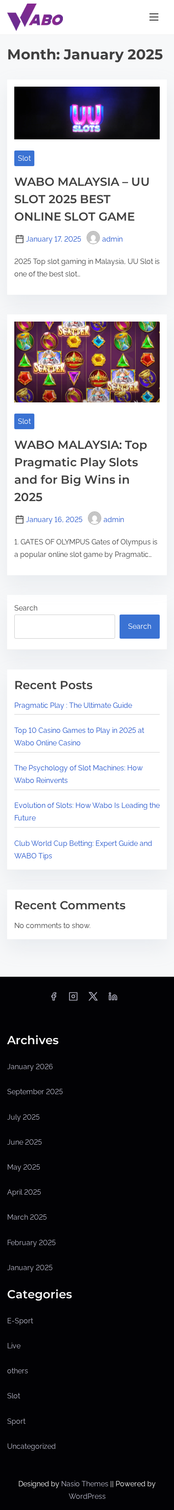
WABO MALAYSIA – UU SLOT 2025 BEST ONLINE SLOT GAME (82, 199)
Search (25, 608)
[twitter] (93, 999)
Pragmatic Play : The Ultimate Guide (73, 705)
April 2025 (24, 1192)
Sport (16, 1421)
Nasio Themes (85, 1484)
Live (14, 1346)
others (17, 1371)
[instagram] (73, 999)
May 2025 (23, 1167)
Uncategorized (31, 1446)
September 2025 (35, 1092)
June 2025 (24, 1142)
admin (112, 239)
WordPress (87, 1496)
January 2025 (30, 1267)
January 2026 (30, 1066)
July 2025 (23, 1117)
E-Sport (20, 1321)
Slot (24, 158)
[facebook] (53, 999)
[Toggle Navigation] (154, 17)
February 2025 (31, 1242)
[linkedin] (112, 999)
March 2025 (27, 1217)
